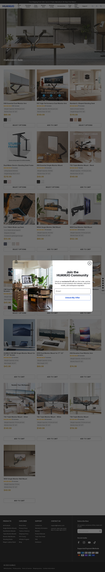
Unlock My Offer (72, 298)
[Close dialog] (89, 263)
